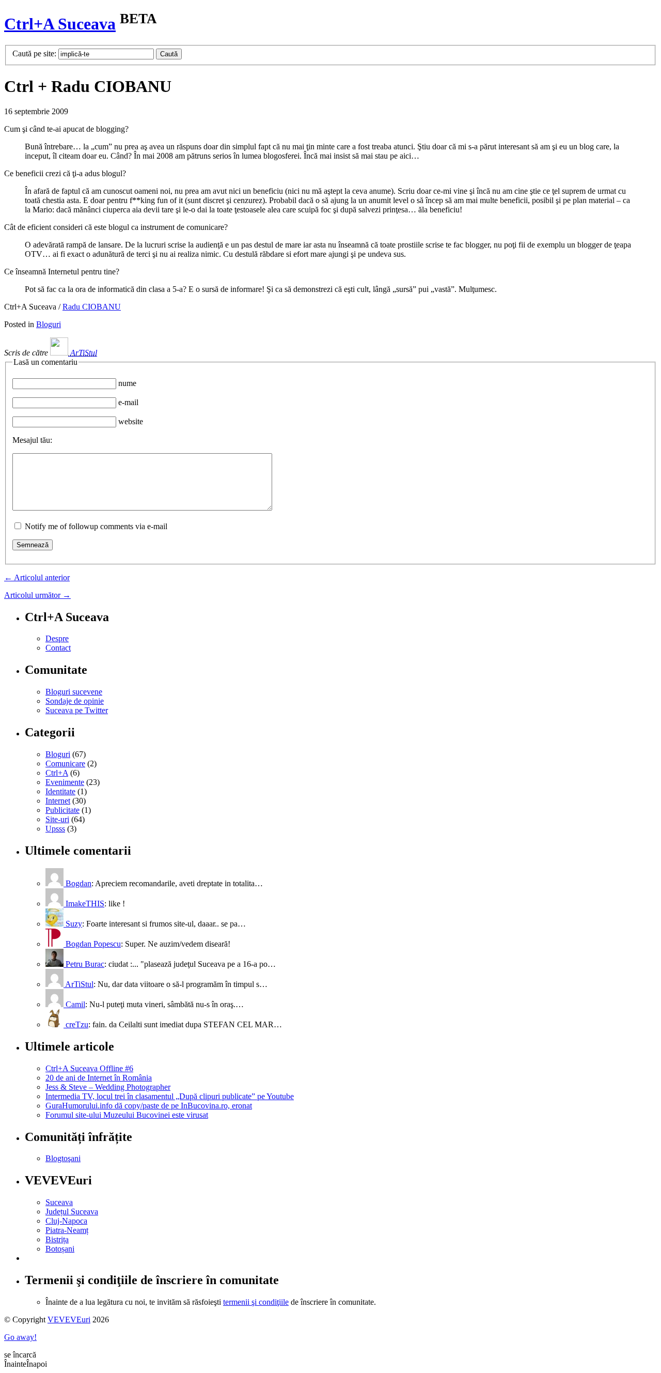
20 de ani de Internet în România (98, 1077)
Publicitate (62, 810)
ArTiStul (82, 352)
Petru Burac (84, 964)
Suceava (59, 1202)
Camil (74, 1004)
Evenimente (64, 782)
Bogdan (77, 883)
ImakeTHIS (84, 903)
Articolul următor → (37, 595)
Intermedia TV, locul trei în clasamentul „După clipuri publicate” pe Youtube (169, 1096)
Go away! (20, 1337)
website (130, 421)
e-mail (128, 402)
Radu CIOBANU (91, 306)
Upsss (55, 828)
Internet (57, 800)
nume (127, 383)
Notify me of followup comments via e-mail (96, 526)
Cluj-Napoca (66, 1220)
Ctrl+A (56, 772)
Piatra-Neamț (66, 1230)
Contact (58, 647)
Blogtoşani (63, 1158)
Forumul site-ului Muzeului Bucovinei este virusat (126, 1114)
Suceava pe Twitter (76, 710)
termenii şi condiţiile (256, 1302)
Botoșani (59, 1248)
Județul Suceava (71, 1211)
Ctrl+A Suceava (60, 23)
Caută (169, 54)
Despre (57, 638)
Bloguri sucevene (73, 691)
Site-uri (57, 819)
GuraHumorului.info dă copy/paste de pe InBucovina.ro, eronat (148, 1105)
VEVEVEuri (69, 1319)
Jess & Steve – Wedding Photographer (107, 1087)
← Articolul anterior (37, 577)
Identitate (60, 791)
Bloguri (48, 324)
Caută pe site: (34, 53)
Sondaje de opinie (74, 701)
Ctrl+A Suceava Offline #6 (89, 1068)
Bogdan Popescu (92, 943)
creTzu (76, 1024)
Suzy (73, 923)
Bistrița (57, 1239)
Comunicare (65, 763)
